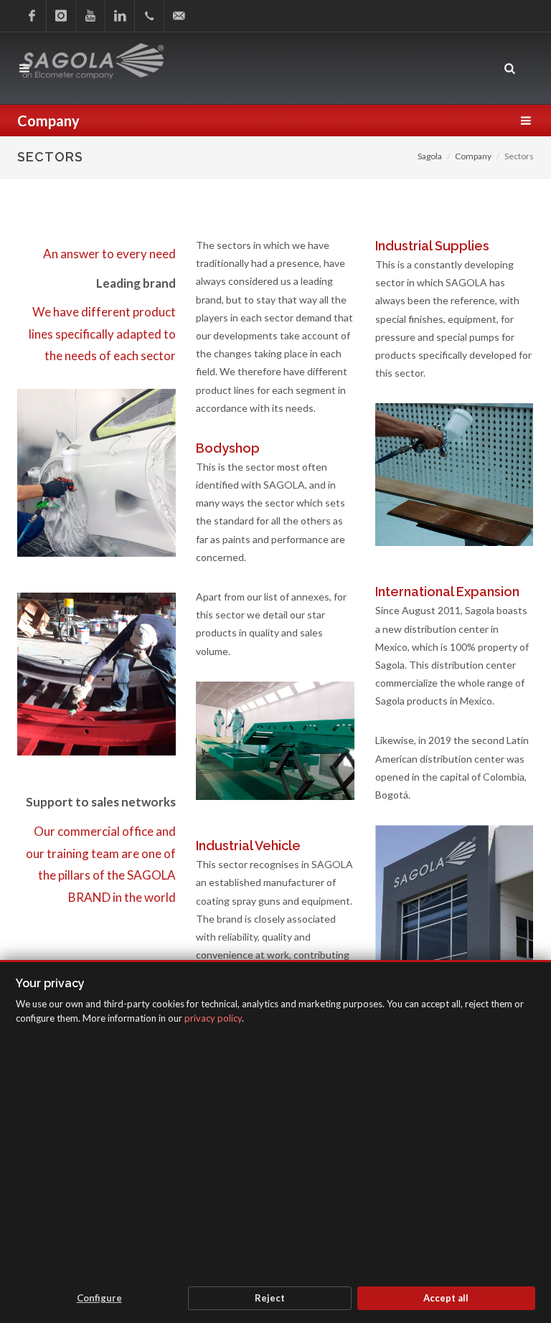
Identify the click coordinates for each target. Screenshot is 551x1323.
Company (473, 156)
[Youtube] (90, 16)
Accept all (445, 1298)
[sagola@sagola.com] (178, 16)
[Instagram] (61, 16)
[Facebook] (31, 16)
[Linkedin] (119, 16)
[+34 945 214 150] (149, 16)
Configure (99, 1298)
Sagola (430, 156)
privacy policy (213, 1018)
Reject (270, 1298)
